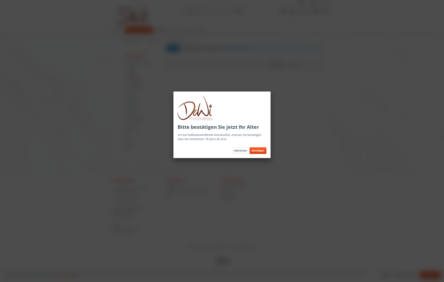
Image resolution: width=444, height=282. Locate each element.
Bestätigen (258, 150)
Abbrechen (240, 150)
